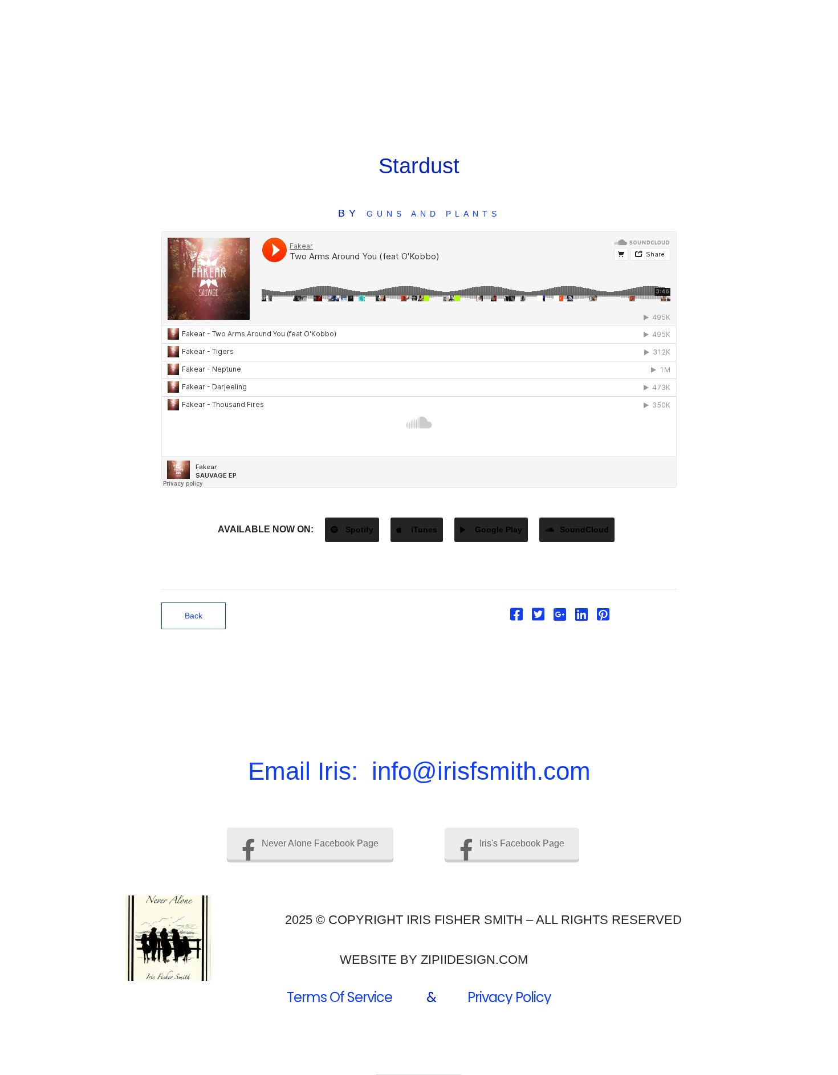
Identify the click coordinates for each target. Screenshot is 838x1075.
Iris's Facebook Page (521, 843)
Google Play (497, 529)
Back (193, 615)
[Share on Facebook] (516, 616)
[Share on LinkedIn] (581, 616)
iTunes (423, 529)
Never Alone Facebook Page (320, 843)
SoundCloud (583, 529)
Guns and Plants (434, 213)
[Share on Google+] (560, 616)
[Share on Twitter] (538, 616)
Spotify (358, 529)
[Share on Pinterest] (603, 616)
